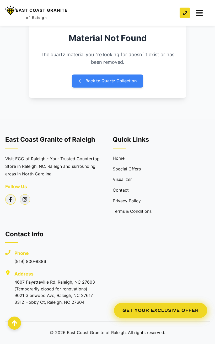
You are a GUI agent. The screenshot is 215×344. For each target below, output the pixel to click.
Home (119, 158)
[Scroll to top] (14, 323)
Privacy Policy (127, 200)
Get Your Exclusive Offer (160, 310)
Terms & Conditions (132, 211)
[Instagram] (25, 199)
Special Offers (127, 168)
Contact (121, 190)
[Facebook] (10, 199)
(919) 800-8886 (30, 261)
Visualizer (122, 179)
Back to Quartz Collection (111, 80)
